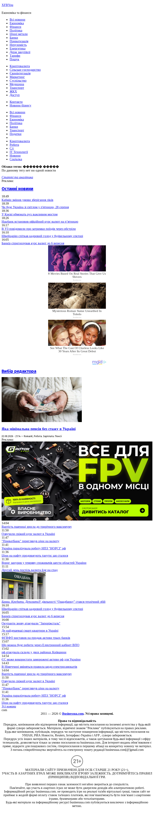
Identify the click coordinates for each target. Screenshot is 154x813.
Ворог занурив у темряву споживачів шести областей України (44, 562)
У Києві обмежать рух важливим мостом (30, 214)
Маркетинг (17, 77)
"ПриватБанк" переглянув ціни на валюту (30, 541)
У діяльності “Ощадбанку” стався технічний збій (53, 601)
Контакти (16, 102)
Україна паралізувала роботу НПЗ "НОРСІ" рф (34, 548)
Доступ (15, 95)
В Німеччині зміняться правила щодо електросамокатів (39, 666)
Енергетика (17, 48)
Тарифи (15, 55)
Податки (15, 134)
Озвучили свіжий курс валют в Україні (28, 534)
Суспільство (18, 80)
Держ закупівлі (20, 52)
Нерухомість (18, 45)
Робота (14, 144)
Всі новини (17, 19)
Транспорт (17, 87)
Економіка (17, 23)
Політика (16, 30)
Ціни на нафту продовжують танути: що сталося (35, 555)
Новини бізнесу (20, 105)
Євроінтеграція (20, 73)
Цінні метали (19, 34)
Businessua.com (73, 713)
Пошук (14, 59)
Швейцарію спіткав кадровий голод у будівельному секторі (42, 236)
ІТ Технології (19, 152)
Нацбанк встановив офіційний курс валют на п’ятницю (40, 221)
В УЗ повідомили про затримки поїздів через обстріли (39, 228)
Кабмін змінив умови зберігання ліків (27, 200)
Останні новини (17, 188)
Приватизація (19, 41)
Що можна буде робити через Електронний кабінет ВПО (40, 645)
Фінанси (15, 26)
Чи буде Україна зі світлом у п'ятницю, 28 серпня (35, 207)
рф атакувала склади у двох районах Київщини (34, 652)
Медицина (17, 84)
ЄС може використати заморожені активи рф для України (41, 659)
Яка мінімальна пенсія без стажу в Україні (39, 429)
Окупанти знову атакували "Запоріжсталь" (31, 623)
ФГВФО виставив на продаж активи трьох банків (36, 637)
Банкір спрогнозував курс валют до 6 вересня (33, 243)
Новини (15, 155)
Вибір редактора (19, 371)
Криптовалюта (20, 66)
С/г (12, 148)
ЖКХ (13, 91)
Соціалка (16, 159)
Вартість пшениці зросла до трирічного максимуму (37, 526)
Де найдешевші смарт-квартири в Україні (30, 630)
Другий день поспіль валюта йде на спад (30, 570)
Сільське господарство (25, 69)
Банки (14, 37)
